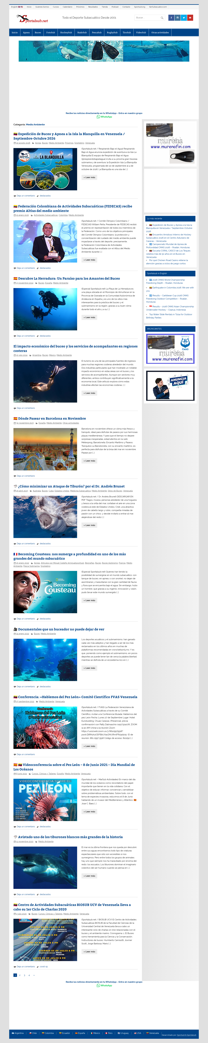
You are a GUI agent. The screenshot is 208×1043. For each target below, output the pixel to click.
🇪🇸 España (80, 1033)
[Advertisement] (104, 88)
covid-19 (44, 966)
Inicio (29, 7)
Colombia (63, 215)
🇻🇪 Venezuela (152, 1033)
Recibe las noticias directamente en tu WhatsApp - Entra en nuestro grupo (104, 113)
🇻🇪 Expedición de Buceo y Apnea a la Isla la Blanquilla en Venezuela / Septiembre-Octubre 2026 (169, 228)
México (52, 355)
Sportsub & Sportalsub (186, 1035)
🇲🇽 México (95, 1033)
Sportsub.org (139, 7)
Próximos (80, 7)
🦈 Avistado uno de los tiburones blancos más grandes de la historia (68, 837)
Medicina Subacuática (80, 491)
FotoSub (50, 32)
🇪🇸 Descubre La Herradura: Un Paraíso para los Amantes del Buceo (66, 278)
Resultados (93, 7)
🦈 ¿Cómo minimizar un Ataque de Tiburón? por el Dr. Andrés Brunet (69, 486)
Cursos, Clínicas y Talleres (44, 774)
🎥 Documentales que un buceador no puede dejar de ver (58, 629)
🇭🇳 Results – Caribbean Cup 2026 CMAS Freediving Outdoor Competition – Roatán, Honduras (167, 298)
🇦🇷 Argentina (18, 1033)
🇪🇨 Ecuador (64, 1033)
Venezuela (90, 143)
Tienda (105, 7)
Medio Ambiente (56, 143)
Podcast (115, 7)
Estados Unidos (62, 491)
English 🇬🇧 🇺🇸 (17, 7)
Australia (37, 491)
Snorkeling (79, 143)
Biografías (89, 563)
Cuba (51, 491)
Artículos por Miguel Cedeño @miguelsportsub (62, 563)
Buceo (38, 32)
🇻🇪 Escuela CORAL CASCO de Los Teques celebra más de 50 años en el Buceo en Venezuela (168, 253)
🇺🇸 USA (137, 1033)
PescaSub (97, 32)
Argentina (36, 355)
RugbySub (112, 32)
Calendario (67, 7)
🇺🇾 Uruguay (123, 1033)
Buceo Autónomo (110, 563)
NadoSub (82, 32)
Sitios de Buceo (115, 491)
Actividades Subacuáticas (46, 215)
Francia (122, 563)
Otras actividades (160, 32)
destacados (45, 196)
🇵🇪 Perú (108, 1033)
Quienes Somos (42, 7)
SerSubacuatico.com (158, 7)
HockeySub (66, 32)
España (48, 283)
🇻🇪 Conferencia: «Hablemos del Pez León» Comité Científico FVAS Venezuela (75, 697)
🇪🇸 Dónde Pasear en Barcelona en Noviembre (49, 418)
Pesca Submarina (31, 566)
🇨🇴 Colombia (48, 1033)
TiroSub (127, 32)
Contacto (126, 7)
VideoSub (141, 32)
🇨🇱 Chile (33, 1033)
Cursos (56, 7)
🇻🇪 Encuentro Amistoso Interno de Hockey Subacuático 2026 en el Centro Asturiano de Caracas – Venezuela (168, 237)
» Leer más (89, 177)
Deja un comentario (26, 196)
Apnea (26, 32)
